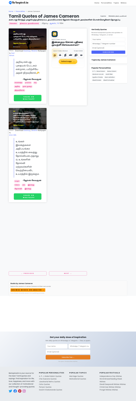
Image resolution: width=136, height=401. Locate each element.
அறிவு (17, 86)
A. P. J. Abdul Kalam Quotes (50, 376)
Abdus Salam (111, 71)
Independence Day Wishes (111, 376)
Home (96, 3)
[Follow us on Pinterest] (19, 391)
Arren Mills (12, 135)
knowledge (18, 82)
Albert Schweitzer (108, 80)
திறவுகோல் (19, 90)
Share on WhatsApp (29, 98)
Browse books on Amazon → (27, 290)
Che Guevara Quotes (48, 379)
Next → (68, 273)
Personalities (106, 3)
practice (28, 82)
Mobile (34, 51)
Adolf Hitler (109, 74)
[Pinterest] (133, 32)
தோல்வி (18, 189)
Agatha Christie (97, 77)
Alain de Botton (110, 77)
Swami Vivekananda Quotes (50, 390)
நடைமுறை (27, 86)
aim (23, 185)
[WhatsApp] (133, 27)
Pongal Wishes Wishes (109, 390)
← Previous (27, 273)
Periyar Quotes (45, 387)
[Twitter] (133, 21)
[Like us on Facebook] (15, 391)
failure (17, 185)
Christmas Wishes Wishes (110, 387)
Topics (116, 3)
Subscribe (108, 52)
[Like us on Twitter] (10, 391)
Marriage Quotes (76, 376)
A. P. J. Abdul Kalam (98, 71)
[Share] (133, 37)
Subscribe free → (68, 357)
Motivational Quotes (77, 379)
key (35, 82)
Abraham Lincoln (98, 74)
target (17, 181)
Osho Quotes (44, 384)
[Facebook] (133, 16)
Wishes (123, 3)
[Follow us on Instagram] (24, 391)
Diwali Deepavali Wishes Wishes (113, 384)
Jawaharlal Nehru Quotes (49, 381)
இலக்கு (31, 185)
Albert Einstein (96, 80)
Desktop (26, 51)
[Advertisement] (47, 214)
